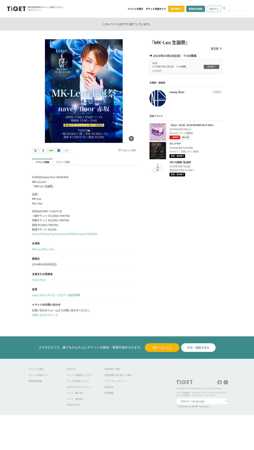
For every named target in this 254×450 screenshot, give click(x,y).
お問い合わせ (73, 404)
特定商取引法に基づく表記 (118, 375)
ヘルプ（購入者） (75, 392)
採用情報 (109, 392)
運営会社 (109, 387)
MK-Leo (36, 249)
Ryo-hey (49, 249)
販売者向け (176, 8)
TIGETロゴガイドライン (79, 387)
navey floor (39, 279)
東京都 (215, 48)
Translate (203, 406)
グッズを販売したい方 (78, 381)
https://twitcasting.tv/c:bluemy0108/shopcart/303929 (64, 234)
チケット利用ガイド (156, 8)
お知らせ (71, 369)
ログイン (213, 8)
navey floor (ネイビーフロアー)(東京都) (55, 295)
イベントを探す (135, 8)
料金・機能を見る (198, 347)
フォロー (217, 92)
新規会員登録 (195, 8)
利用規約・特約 (112, 369)
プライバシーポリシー (116, 381)
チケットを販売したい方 (79, 375)
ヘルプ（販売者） (75, 398)
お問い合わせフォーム (45, 315)
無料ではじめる (162, 347)
